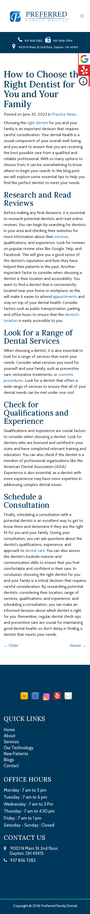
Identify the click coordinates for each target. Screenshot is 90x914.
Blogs (9, 759)
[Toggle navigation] (81, 16)
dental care (35, 550)
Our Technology (19, 747)
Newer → (78, 645)
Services (11, 741)
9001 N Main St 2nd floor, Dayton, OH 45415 (31, 851)
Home (9, 729)
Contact (11, 765)
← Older (11, 645)
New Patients (16, 753)
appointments (65, 296)
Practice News (64, 114)
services (61, 236)
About (9, 735)
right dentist (37, 122)
